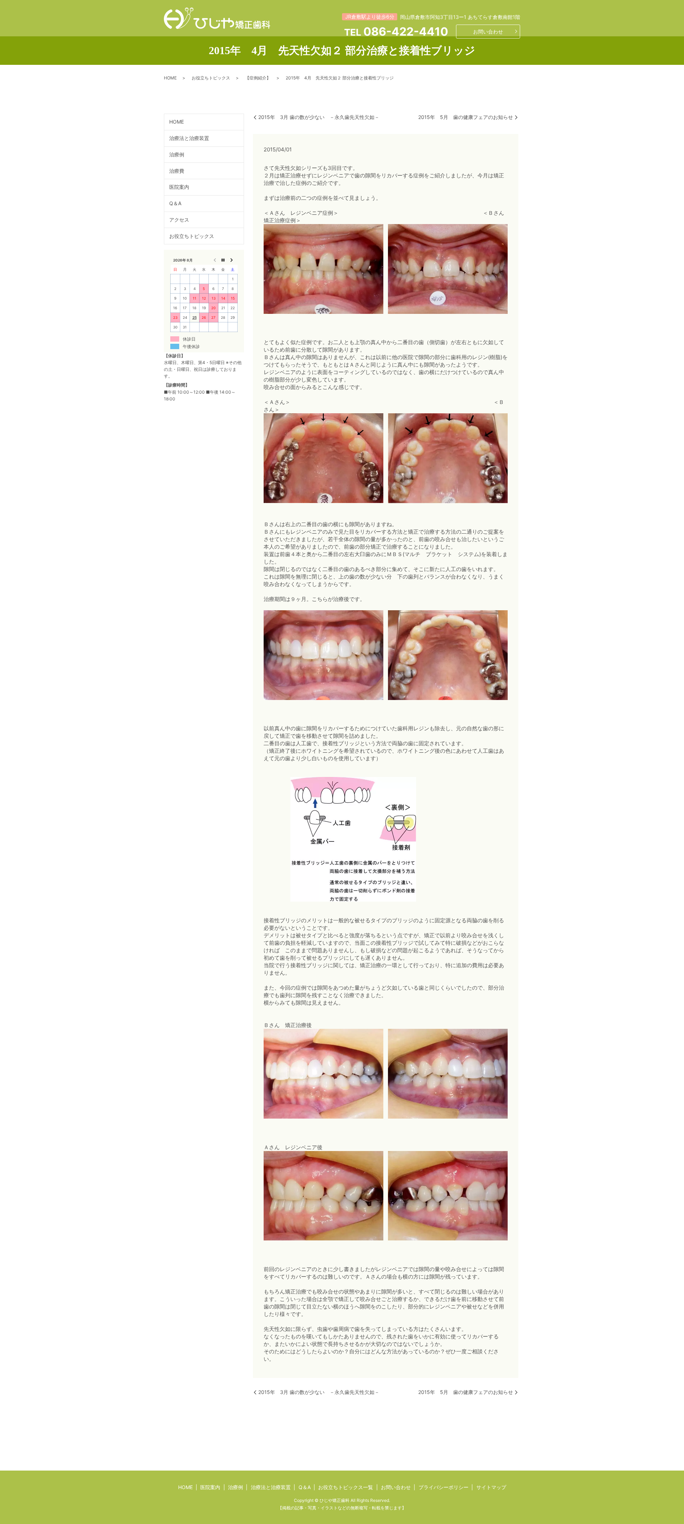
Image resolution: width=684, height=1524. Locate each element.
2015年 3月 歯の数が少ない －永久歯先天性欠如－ (318, 117)
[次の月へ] (233, 260)
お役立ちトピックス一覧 (345, 1487)
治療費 (176, 170)
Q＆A (175, 203)
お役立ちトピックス (211, 78)
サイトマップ (491, 1487)
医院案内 (179, 187)
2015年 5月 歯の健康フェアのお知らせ (465, 117)
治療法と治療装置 (189, 138)
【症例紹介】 (258, 78)
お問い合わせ (488, 31)
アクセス (179, 220)
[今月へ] (223, 260)
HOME (170, 78)
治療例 (176, 154)
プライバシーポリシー (443, 1487)
